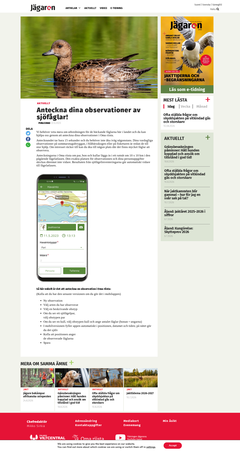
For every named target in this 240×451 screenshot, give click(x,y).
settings (150, 447)
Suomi (197, 5)
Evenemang (132, 425)
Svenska (206, 5)
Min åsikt (170, 421)
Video (103, 8)
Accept (173, 445)
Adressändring (86, 421)
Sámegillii (217, 5)
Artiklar (71, 8)
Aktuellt (90, 8)
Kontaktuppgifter (88, 425)
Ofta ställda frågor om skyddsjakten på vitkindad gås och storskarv (186, 118)
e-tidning (117, 8)
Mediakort (131, 421)
